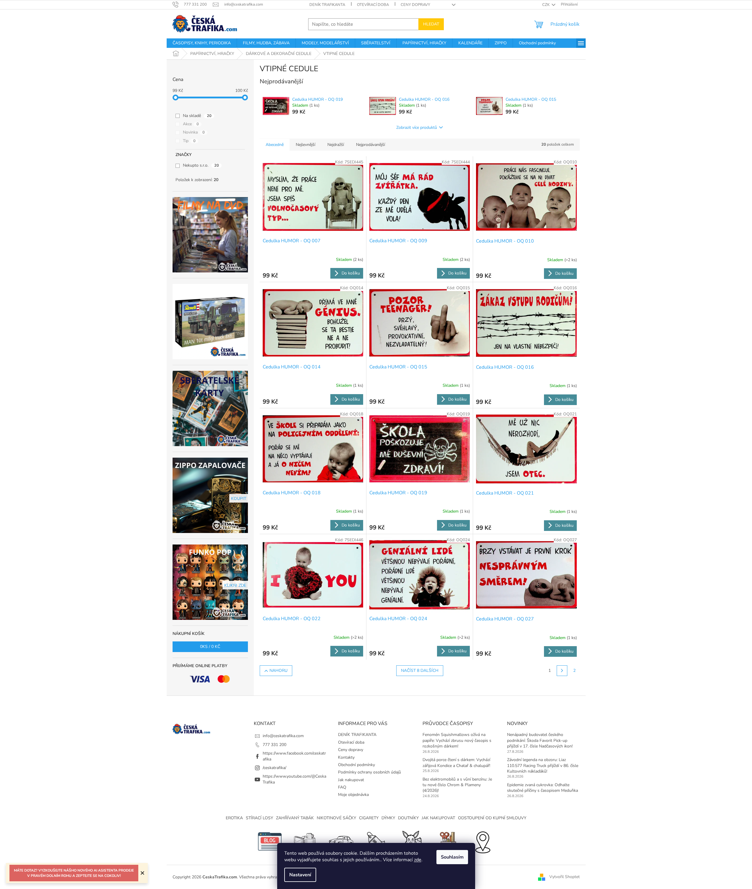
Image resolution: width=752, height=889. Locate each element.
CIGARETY (369, 818)
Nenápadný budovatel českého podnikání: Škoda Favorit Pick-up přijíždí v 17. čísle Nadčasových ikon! (540, 740)
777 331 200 (274, 744)
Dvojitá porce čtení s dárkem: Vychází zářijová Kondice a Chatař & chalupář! (456, 762)
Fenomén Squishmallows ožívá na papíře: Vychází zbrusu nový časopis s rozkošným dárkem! (457, 740)
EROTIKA (234, 818)
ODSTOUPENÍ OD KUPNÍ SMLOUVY (492, 818)
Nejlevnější (305, 144)
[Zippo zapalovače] (305, 841)
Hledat (431, 24)
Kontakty (346, 757)
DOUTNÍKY (408, 818)
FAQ (342, 787)
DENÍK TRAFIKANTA (327, 4)
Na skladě (197, 115)
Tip (189, 141)
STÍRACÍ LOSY (259, 818)
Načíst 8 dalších (419, 670)
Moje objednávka (353, 794)
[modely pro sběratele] (340, 841)
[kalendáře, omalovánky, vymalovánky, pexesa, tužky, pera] (447, 841)
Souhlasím (452, 857)
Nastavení (300, 875)
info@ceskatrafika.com (283, 736)
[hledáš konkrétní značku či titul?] (376, 841)
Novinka (194, 132)
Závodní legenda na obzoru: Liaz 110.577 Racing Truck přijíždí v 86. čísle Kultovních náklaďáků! (542, 765)
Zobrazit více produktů (416, 127)
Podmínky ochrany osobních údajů (369, 772)
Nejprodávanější (370, 144)
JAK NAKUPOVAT (438, 818)
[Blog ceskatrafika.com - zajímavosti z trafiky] (270, 841)
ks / (210, 646)
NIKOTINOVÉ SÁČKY (336, 818)
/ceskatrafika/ (274, 768)
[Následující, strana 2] (562, 670)
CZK (546, 4)
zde (417, 860)
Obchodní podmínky (356, 765)
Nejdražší (335, 144)
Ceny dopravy (415, 4)
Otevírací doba (373, 4)
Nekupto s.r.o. (201, 165)
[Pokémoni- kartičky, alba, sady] (411, 841)
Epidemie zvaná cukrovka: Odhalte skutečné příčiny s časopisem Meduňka (542, 787)
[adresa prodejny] (482, 841)
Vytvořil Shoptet (564, 877)
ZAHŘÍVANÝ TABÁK (295, 818)
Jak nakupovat (351, 780)
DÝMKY (388, 818)
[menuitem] (202, 43)
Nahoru (278, 670)
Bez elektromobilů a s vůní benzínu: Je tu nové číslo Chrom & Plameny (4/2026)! (457, 785)
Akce (191, 124)
